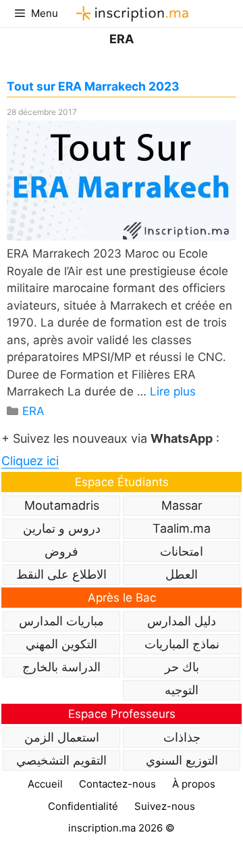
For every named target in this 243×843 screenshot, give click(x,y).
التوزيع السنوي (182, 760)
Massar (181, 505)
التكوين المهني (61, 644)
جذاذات (181, 737)
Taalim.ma (182, 528)
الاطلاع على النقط (61, 574)
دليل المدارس (181, 621)
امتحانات (181, 551)
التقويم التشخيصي (61, 760)
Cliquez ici (30, 461)
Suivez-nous (164, 806)
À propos (193, 783)
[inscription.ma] (130, 13)
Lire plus (173, 391)
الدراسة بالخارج (61, 667)
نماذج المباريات (181, 644)
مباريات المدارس (61, 621)
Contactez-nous (117, 783)
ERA (33, 411)
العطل (181, 574)
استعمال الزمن (61, 737)
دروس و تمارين (62, 528)
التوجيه (181, 690)
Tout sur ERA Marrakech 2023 (93, 86)
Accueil (45, 783)
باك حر (182, 667)
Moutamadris (61, 505)
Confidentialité (83, 806)
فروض (61, 551)
